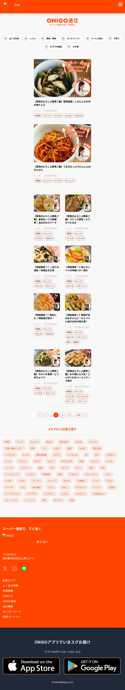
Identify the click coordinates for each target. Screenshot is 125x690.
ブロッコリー (91, 474)
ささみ (65, 493)
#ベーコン (71, 401)
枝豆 (91, 467)
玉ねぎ (49, 441)
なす (52, 467)
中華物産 (46, 474)
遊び (44, 500)
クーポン (31, 474)
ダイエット (80, 487)
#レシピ (47, 115)
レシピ (33, 38)
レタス (108, 474)
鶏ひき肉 (64, 441)
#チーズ (82, 401)
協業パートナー (12, 617)
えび (23, 487)
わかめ (67, 480)
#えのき (80, 238)
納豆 (60, 474)
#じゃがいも (82, 396)
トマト (78, 467)
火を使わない (99, 493)
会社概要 (8, 606)
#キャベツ (50, 286)
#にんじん (69, 180)
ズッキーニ (26, 467)
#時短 (37, 115)
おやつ (57, 454)
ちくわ (109, 461)
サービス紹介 (97, 38)
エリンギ (9, 487)
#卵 (68, 342)
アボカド (73, 474)
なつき (8, 480)
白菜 (40, 467)
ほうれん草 (66, 461)
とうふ (96, 480)
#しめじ (68, 115)
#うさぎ (58, 115)
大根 (81, 461)
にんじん (23, 461)
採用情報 (8, 591)
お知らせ (8, 596)
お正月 (112, 487)
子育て (117, 38)
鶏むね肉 (97, 448)
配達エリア (9, 580)
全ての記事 (14, 38)
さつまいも (72, 454)
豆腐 (33, 448)
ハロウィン (80, 493)
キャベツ (52, 480)
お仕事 (76, 46)
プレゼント (49, 493)
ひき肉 (78, 441)
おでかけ (58, 500)
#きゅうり (50, 393)
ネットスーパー (74, 38)
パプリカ (93, 441)
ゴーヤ (65, 467)
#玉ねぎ (49, 238)
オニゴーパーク (12, 611)
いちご (51, 487)
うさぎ (22, 480)
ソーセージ (30, 500)
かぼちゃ (111, 454)
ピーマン (36, 480)
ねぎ (97, 454)
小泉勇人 (81, 480)
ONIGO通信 (9, 601)
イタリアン (31, 493)
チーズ (8, 461)
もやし (51, 461)
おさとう (34, 441)
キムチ (110, 480)
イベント (97, 487)
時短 (7, 441)
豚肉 (70, 448)
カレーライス (11, 500)
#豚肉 (75, 342)
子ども (37, 461)
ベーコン (9, 467)
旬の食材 (36, 487)
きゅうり (95, 461)
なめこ (65, 487)
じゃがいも (10, 454)
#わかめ (79, 115)
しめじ (57, 448)
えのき (82, 448)
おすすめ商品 (56, 46)
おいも (26, 454)
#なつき (38, 286)
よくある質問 (10, 585)
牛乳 (103, 467)
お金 (72, 500)
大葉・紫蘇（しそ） (14, 448)
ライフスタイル (12, 493)
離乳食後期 (41, 454)
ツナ (44, 448)
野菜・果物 (51, 38)
